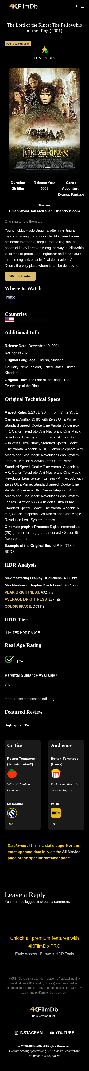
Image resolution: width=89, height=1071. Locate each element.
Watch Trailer (20, 276)
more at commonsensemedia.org (30, 699)
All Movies (71, 852)
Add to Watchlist (16, 43)
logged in (32, 902)
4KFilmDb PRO (44, 946)
